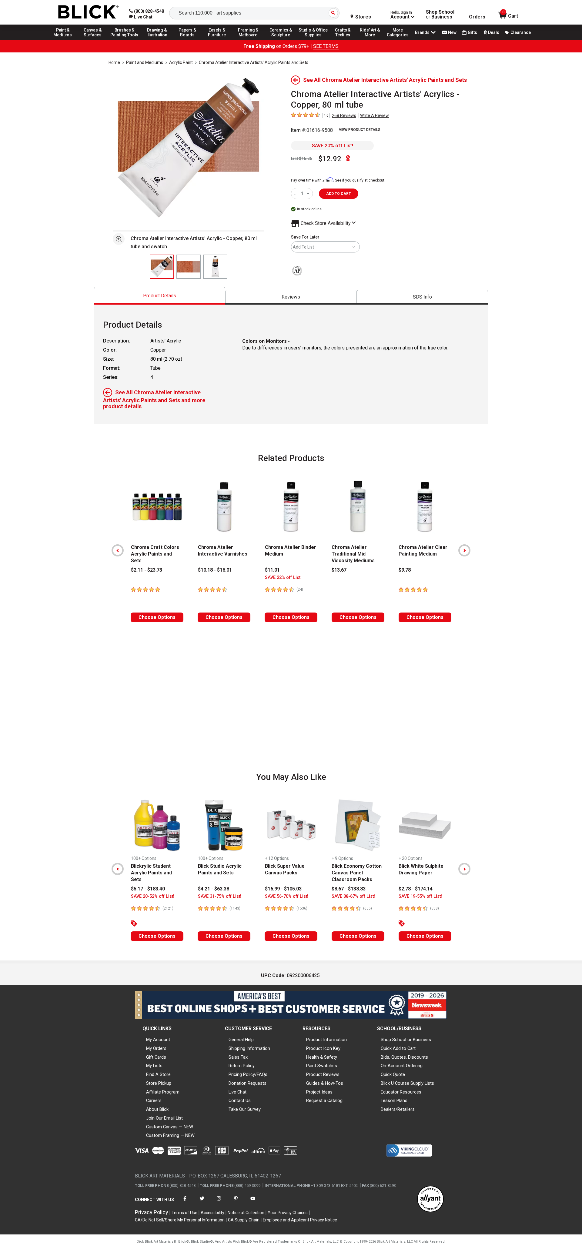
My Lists (154, 1065)
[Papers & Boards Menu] (189, 40)
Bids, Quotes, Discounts (404, 1057)
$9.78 (405, 570)
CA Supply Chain (243, 1219)
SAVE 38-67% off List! (353, 896)
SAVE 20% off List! (332, 146)
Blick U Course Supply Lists (407, 1083)
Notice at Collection (246, 1212)
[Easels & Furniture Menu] (217, 40)
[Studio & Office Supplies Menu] (313, 40)
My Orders (156, 1048)
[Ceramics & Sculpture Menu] (280, 40)
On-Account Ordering (402, 1065)
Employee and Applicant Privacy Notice (300, 1219)
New (452, 32)
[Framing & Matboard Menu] (248, 40)
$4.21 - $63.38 (213, 889)
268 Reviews (344, 115)
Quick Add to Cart (398, 1048)
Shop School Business (440, 14)
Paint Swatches (321, 1065)
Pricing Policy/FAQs (248, 1074)
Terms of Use (184, 1212)
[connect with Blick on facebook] (185, 1202)
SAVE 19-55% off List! (420, 896)
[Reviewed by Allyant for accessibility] (430, 1199)
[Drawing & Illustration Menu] (157, 40)
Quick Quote (393, 1074)
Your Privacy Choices (288, 1212)
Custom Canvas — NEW (169, 1127)
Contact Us (240, 1100)
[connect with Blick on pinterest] (236, 1202)
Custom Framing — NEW (170, 1135)
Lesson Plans (394, 1100)
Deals (493, 32)
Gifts (472, 32)
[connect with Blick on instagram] (219, 1202)
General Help (241, 1039)
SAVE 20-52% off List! (152, 896)
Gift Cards (156, 1057)
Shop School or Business (406, 1039)
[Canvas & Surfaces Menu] (93, 40)
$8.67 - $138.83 (349, 889)
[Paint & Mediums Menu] (64, 40)
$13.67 (339, 570)
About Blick (157, 1109)
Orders (477, 17)
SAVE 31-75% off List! (219, 896)
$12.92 (329, 159)
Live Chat (237, 1092)
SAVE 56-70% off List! (286, 896)
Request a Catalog (324, 1100)
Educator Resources (401, 1092)
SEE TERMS (326, 46)
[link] (140, 17)
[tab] (159, 296)
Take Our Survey (245, 1109)
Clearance (520, 32)
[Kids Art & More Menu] (372, 40)
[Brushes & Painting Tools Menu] (124, 40)
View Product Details (359, 130)
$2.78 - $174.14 (416, 889)
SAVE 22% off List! (283, 577)
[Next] (464, 550)
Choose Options (157, 617)
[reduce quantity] (296, 194)
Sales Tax (238, 1057)
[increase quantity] (309, 194)
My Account (158, 1039)
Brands (422, 32)
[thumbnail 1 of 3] (162, 267)
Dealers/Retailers (398, 1109)
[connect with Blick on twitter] (202, 1202)
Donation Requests (247, 1083)
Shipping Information (249, 1048)
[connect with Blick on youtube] (253, 1202)
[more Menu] (397, 40)
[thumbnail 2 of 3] (188, 267)
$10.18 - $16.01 (215, 570)
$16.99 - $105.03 (283, 889)
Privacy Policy (151, 1212)
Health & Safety (321, 1057)
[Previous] (118, 550)
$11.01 (272, 570)
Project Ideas (319, 1092)
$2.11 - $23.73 (146, 570)
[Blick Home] (88, 12)
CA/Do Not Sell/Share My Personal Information (180, 1219)
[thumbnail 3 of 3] (215, 267)
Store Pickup (158, 1083)
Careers (154, 1100)
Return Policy (242, 1065)
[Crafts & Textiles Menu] (345, 40)
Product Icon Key (323, 1048)
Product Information (326, 1039)
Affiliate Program (162, 1092)
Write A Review (374, 115)
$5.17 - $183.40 (148, 889)
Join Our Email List (164, 1118)
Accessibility (212, 1212)
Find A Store (158, 1074)
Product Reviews (323, 1074)
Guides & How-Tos (324, 1083)
